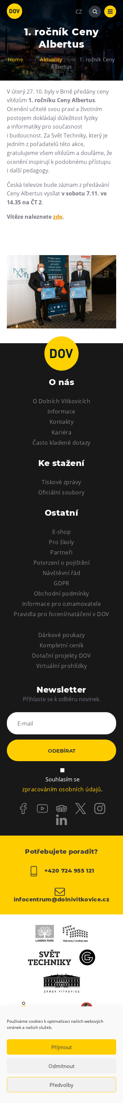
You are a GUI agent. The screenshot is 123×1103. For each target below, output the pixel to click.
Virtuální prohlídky (61, 666)
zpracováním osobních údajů (61, 789)
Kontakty (62, 421)
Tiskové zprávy (61, 482)
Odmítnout (61, 1066)
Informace (61, 411)
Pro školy (61, 542)
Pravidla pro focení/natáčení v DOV (61, 614)
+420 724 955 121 (68, 871)
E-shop (61, 532)
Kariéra (61, 432)
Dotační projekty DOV (61, 655)
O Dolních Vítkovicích (61, 401)
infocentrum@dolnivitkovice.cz (61, 899)
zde (57, 216)
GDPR (61, 583)
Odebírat (62, 750)
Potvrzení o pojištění (61, 562)
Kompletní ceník (61, 645)
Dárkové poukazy (61, 635)
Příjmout (61, 1047)
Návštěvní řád (61, 573)
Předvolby (61, 1084)
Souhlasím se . (62, 784)
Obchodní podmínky (61, 593)
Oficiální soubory (61, 492)
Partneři (61, 552)
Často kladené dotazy (61, 442)
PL (79, 32)
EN (79, 44)
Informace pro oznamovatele (61, 604)
